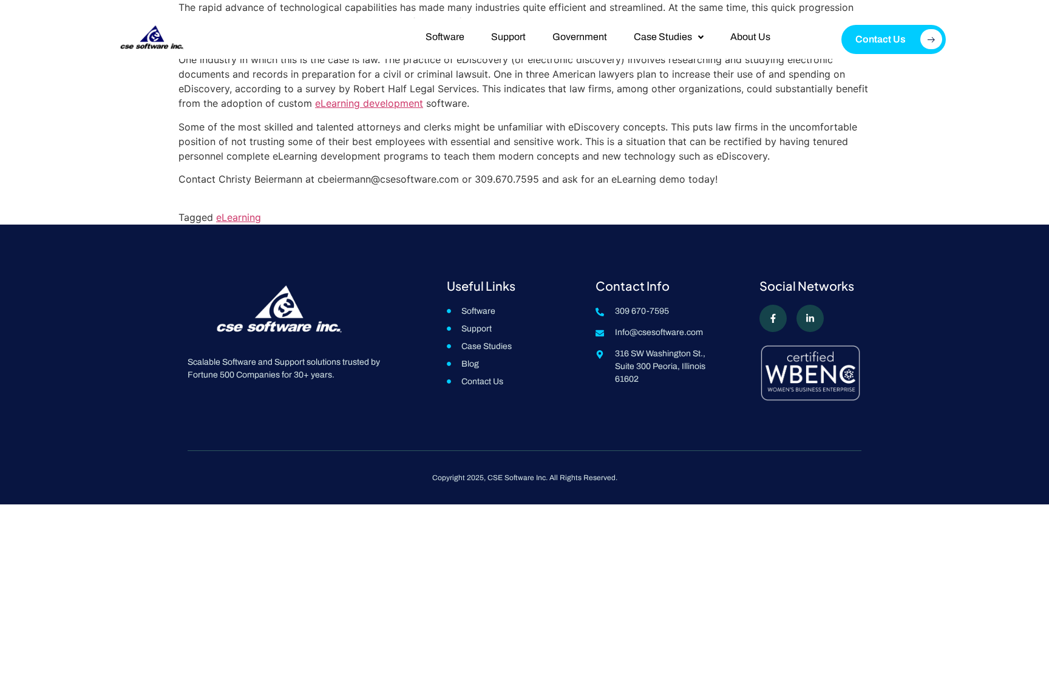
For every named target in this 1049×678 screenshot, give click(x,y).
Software (445, 37)
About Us (750, 37)
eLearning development (369, 103)
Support (508, 37)
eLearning (238, 217)
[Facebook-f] (773, 318)
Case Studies (663, 37)
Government (579, 37)
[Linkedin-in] (810, 318)
